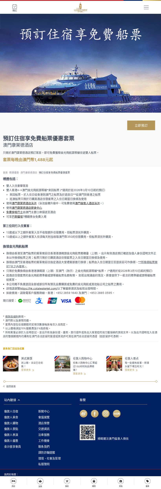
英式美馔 (26, 358)
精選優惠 (14, 172)
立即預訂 (141, 125)
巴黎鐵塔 (17, 216)
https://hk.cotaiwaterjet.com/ (38, 288)
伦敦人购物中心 (82, 358)
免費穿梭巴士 (14, 212)
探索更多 (26, 369)
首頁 (5, 172)
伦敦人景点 (132, 358)
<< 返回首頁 (9, 386)
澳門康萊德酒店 (28, 172)
